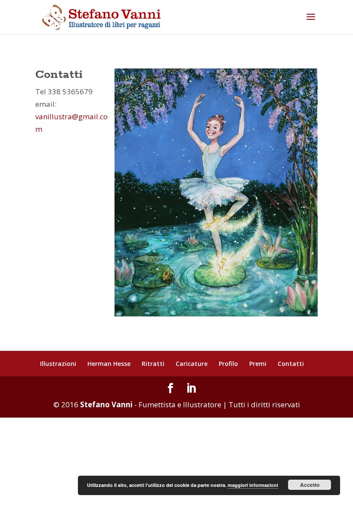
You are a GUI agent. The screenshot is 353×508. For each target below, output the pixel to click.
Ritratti (153, 363)
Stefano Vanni (106, 404)
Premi (257, 363)
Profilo (228, 363)
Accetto (309, 485)
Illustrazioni (58, 363)
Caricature (191, 363)
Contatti (291, 363)
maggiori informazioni (253, 485)
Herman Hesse (108, 363)
